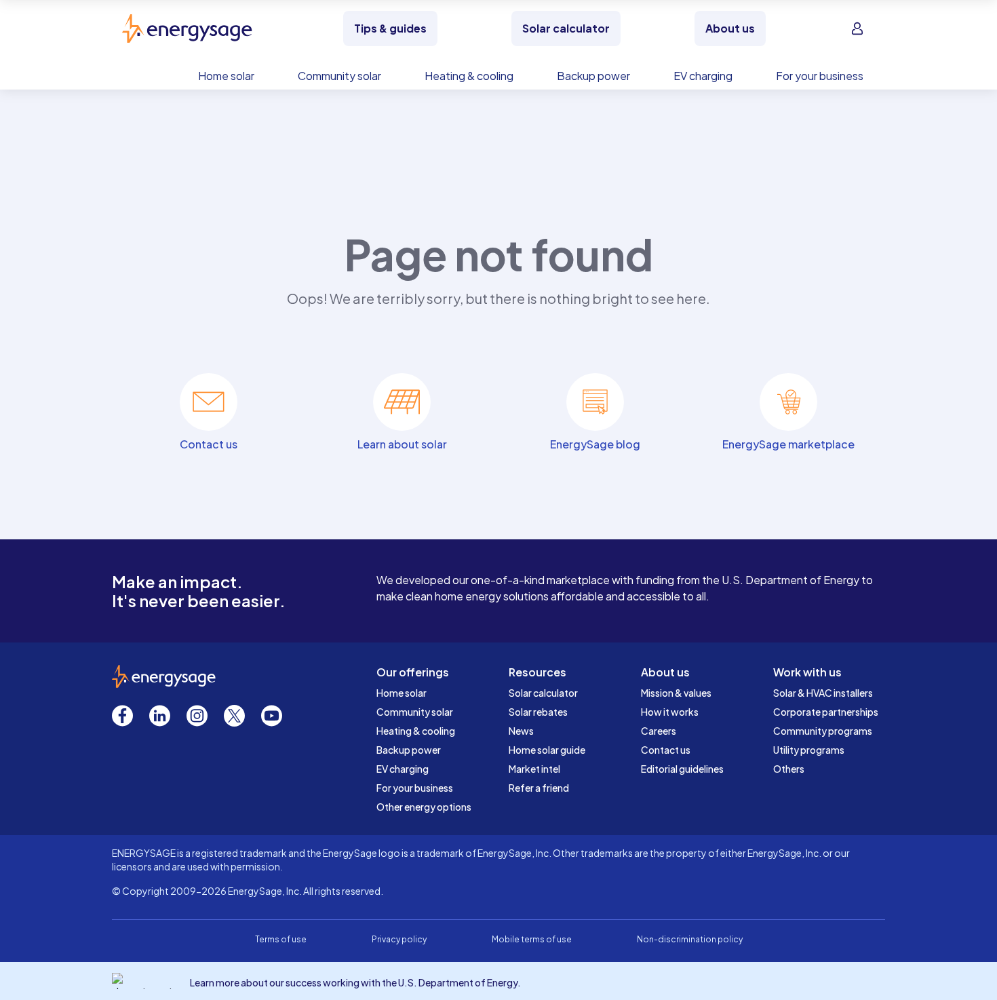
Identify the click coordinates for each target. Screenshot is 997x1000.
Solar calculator (543, 693)
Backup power (408, 750)
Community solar (414, 712)
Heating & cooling (415, 731)
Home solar (401, 693)
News (521, 731)
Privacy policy (399, 939)
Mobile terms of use (532, 939)
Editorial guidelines (682, 769)
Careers (658, 731)
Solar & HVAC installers (823, 693)
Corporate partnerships (825, 712)
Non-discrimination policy (690, 939)
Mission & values (676, 693)
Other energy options (423, 807)
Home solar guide (547, 750)
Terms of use (281, 939)
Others (788, 769)
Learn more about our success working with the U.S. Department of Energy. (355, 982)
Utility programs (808, 750)
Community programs (822, 731)
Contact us (665, 750)
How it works (670, 712)
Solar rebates (538, 712)
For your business (414, 788)
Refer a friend (539, 788)
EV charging (402, 769)
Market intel (534, 769)
